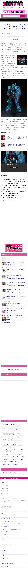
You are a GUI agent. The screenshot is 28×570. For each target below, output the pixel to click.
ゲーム (4, 439)
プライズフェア (13, 449)
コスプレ (10, 439)
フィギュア (13, 446)
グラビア (5, 436)
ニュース (8, 258)
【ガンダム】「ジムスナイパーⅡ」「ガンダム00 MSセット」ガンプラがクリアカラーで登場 (13, 26)
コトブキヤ (5, 441)
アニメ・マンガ (5, 34)
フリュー (20, 446)
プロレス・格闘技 (4, 531)
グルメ (20, 436)
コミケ (11, 441)
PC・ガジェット (4, 516)
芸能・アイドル (11, 272)
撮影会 (22, 456)
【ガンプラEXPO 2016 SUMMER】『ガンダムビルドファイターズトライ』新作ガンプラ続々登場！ (14, 187)
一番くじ (12, 456)
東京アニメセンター (14, 459)
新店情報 (5, 459)
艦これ (16, 461)
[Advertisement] (14, 225)
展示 (17, 456)
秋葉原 (21, 459)
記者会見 (15, 464)
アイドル (19, 424)
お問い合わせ (3, 550)
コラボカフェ (6, 444)
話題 (1, 539)
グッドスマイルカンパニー (8, 434)
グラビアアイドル (13, 436)
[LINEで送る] (15, 39)
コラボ (17, 441)
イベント (10, 429)
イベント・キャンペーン (13, 34)
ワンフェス (5, 456)
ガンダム (4, 200)
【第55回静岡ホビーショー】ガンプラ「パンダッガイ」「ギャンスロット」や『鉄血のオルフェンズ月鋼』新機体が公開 (14, 181)
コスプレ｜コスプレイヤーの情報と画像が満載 (16, 265)
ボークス (16, 451)
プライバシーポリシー (5, 558)
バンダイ (20, 444)
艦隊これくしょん (6, 464)
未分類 (2, 534)
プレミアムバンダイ (7, 451)
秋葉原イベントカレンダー (6, 566)
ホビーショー (12, 200)
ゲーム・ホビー (21, 34)
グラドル (18, 434)
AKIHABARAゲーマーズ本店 (9, 424)
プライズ (5, 449)
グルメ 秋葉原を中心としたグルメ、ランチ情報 (11, 523)
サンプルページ (4, 553)
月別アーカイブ (5, 472)
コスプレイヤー (18, 439)
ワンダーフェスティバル (16, 454)
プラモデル (20, 449)
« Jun (2, 495)
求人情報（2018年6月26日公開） (7, 563)
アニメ (4, 429)
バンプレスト (6, 446)
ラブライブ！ (6, 454)
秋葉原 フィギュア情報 (8, 461)
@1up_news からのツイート (14, 369)
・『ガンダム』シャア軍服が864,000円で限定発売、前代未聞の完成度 (16, 137)
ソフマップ (13, 444)
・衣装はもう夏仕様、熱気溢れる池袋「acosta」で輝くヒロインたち (16, 145)
